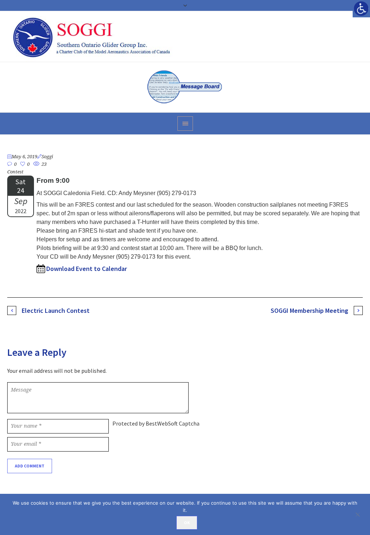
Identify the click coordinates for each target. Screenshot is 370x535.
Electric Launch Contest (56, 310)
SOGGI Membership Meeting (309, 310)
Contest (15, 171)
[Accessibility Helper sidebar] (361, 8)
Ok (187, 522)
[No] (361, 514)
